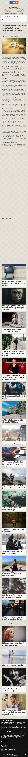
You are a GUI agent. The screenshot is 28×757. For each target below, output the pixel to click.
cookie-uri (14, 749)
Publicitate (4, 746)
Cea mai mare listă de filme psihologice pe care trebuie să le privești (13, 283)
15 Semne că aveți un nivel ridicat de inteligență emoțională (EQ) (11, 689)
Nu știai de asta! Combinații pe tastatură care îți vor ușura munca (13, 464)
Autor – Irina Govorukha (20, 151)
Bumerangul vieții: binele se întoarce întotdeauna (12, 552)
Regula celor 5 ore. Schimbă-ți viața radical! (13, 530)
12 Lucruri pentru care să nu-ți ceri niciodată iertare (12, 644)
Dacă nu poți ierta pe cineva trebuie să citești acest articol (12, 618)
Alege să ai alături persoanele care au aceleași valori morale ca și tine (13, 353)
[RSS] (16, 2)
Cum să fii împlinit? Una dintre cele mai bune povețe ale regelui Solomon (13, 307)
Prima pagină (6, 16)
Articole (16, 16)
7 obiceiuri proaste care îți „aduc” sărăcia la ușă (11, 330)
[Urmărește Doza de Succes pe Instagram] (14, 2)
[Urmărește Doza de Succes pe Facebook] (11, 2)
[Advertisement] (14, 173)
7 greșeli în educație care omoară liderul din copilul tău (13, 443)
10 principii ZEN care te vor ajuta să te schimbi (12, 574)
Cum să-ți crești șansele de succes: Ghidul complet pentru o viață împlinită (13, 713)
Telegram (23, 155)
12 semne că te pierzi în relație (12, 665)
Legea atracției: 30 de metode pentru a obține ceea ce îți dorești (13, 487)
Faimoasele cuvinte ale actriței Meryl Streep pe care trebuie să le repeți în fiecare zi (13, 377)
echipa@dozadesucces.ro (8, 745)
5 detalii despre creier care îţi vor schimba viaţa (12, 508)
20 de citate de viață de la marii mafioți (13, 397)
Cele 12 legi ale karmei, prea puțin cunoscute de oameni (12, 596)
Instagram (17, 155)
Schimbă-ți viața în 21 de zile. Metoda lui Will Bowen (12, 421)
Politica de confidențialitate (7, 750)
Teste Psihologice (7, 20)
